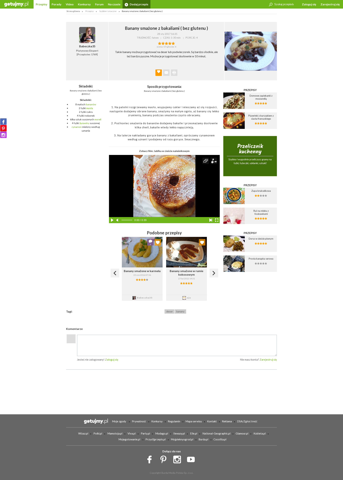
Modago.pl (161, 433)
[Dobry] (166, 43)
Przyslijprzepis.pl (155, 439)
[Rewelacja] (173, 43)
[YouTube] (192, 459)
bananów (91, 104)
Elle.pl (193, 433)
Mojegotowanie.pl (129, 439)
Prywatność (139, 421)
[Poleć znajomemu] (166, 72)
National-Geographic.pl (216, 433)
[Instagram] (3, 135)
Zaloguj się (309, 4)
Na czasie (114, 4)
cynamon (77, 126)
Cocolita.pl (219, 439)
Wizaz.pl (83, 433)
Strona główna (73, 11)
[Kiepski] (159, 43)
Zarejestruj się (330, 4)
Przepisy (41, 4)
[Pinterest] (3, 128)
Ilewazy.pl (179, 433)
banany (180, 311)
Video (70, 4)
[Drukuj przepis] (174, 72)
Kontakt (212, 421)
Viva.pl (132, 433)
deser (169, 311)
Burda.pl (203, 439)
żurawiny (84, 123)
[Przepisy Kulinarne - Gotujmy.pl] (16, 3)
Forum (99, 4)
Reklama (227, 421)
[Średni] (163, 43)
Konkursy (84, 4)
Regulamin (174, 421)
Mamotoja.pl (114, 433)
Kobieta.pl (259, 433)
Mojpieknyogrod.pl (182, 439)
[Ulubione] (158, 242)
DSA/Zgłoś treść (247, 421)
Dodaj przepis (138, 4)
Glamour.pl (242, 433)
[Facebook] (3, 121)
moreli (98, 119)
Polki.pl (97, 433)
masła (89, 108)
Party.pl (145, 433)
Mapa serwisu (193, 421)
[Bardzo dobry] (170, 43)
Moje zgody (119, 421)
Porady (56, 4)
